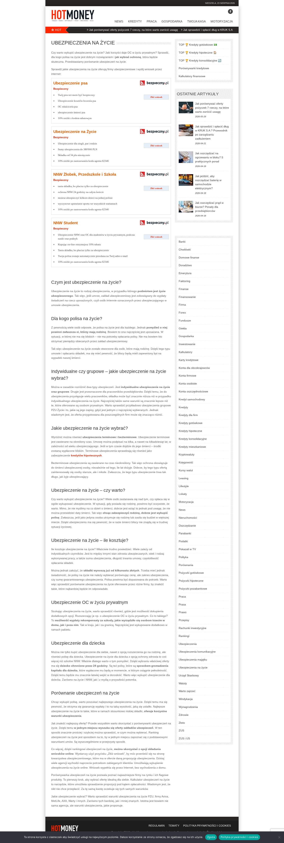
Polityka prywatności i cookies (239, 837)
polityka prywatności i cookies (207, 825)
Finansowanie (187, 296)
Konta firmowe (187, 375)
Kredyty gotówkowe (190, 422)
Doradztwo (185, 265)
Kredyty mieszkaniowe (192, 446)
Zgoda (211, 837)
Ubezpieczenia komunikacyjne (197, 651)
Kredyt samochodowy (192, 399)
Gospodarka (172, 21)
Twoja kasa (196, 21)
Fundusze (185, 320)
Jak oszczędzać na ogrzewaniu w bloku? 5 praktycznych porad (209, 157)
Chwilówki (185, 249)
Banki (182, 241)
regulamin (157, 825)
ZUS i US (184, 738)
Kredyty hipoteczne (190, 430)
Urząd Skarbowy (189, 675)
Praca (152, 21)
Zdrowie (184, 714)
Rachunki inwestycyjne (192, 628)
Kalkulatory (185, 352)
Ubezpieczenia (188, 643)
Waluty (183, 683)
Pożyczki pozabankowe (193, 588)
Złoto (182, 722)
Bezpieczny (60, 88)
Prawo (182, 612)
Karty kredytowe (188, 359)
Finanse (184, 289)
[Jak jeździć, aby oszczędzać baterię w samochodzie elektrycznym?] (186, 180)
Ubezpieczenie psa (70, 83)
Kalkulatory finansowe (192, 76)
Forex (182, 312)
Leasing (183, 478)
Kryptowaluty (186, 454)
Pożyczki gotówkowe (191, 572)
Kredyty (135, 21)
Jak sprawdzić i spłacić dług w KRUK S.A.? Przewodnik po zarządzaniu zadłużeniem (219, 29)
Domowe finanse (189, 257)
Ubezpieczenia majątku (193, 659)
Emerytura (185, 273)
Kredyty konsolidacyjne (193, 438)
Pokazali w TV (187, 549)
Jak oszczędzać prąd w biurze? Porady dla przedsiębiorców (209, 206)
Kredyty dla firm (188, 415)
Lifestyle (184, 486)
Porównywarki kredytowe (194, 68)
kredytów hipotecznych (86, 455)
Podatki (183, 541)
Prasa (182, 604)
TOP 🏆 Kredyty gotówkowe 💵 (198, 44)
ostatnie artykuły (198, 94)
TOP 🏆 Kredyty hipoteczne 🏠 (198, 52)
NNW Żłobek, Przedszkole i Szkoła (84, 174)
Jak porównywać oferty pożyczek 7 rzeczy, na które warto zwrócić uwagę (118, 29)
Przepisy (184, 620)
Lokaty (183, 493)
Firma (182, 304)
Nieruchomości (188, 517)
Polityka (183, 557)
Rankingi (184, 636)
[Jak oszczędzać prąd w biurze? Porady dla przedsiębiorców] (186, 206)
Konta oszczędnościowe (193, 391)
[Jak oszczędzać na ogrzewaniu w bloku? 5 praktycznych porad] (186, 157)
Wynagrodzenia (188, 706)
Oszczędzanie (187, 525)
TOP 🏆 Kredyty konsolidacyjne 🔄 (200, 60)
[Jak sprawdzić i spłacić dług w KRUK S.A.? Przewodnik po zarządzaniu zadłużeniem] (186, 130)
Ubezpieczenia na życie (193, 667)
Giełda (183, 328)
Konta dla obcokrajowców (194, 367)
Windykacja (186, 699)
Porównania (186, 565)
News (119, 21)
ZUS (181, 730)
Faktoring (184, 281)
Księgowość (186, 462)
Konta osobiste (188, 383)
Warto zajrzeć (187, 691)
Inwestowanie (187, 344)
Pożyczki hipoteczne (191, 580)
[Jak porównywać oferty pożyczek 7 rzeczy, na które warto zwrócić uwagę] (186, 107)
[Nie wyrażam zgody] (279, 837)
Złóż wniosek (156, 97)
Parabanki (185, 533)
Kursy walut (186, 470)
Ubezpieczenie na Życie (74, 132)
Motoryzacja (222, 21)
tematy (173, 825)
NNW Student (65, 223)
